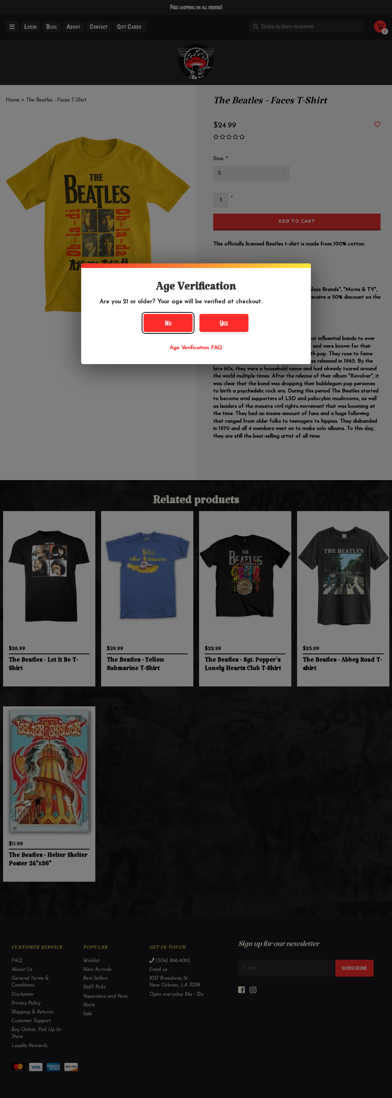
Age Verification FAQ (196, 348)
